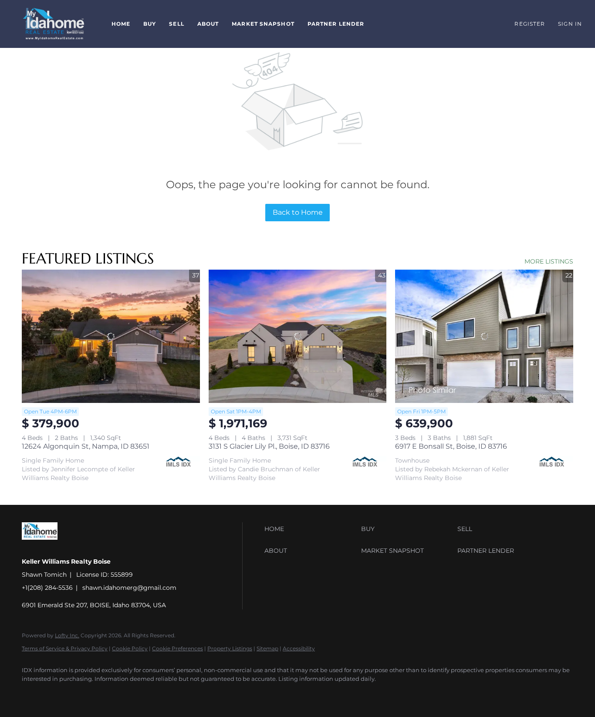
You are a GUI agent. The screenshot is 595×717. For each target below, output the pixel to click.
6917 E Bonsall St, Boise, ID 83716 (451, 446)
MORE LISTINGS (548, 261)
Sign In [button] (570, 23)
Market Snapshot (263, 23)
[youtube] (57, 693)
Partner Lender (336, 23)
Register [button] (529, 23)
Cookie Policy (130, 648)
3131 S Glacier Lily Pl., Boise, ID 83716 (269, 446)
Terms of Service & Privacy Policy (65, 648)
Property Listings (229, 648)
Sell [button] (176, 23)
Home (121, 23)
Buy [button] (149, 23)
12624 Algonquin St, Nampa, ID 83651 (85, 446)
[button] (53, 24)
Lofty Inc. (67, 635)
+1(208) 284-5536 (47, 588)
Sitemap (267, 648)
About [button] (208, 23)
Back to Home (298, 212)
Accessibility (299, 648)
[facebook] (32, 693)
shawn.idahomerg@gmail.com (129, 588)
